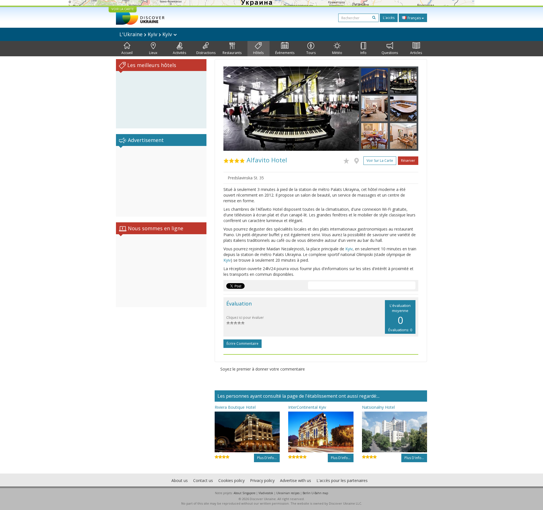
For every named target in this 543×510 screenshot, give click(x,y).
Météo (337, 52)
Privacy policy (262, 480)
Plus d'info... (267, 457)
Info (363, 52)
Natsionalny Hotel (378, 407)
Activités (179, 52)
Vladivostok (265, 493)
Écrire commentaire (242, 343)
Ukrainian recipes (287, 493)
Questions (390, 52)
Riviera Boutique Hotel (235, 407)
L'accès (389, 17)
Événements (284, 52)
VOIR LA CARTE (122, 9)
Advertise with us (295, 480)
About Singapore (244, 493)
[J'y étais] (358, 160)
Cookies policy (231, 480)
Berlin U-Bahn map (315, 493)
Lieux (153, 52)
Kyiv (349, 248)
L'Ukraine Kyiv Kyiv (146, 34)
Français (414, 18)
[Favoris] (347, 160)
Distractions (206, 52)
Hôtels (258, 52)
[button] (233, 108)
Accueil (127, 52)
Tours (311, 52)
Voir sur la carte (380, 160)
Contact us (203, 480)
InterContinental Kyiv (307, 407)
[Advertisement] (161, 181)
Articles (416, 52)
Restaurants (232, 52)
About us (179, 480)
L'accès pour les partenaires (342, 480)
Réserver (408, 160)
